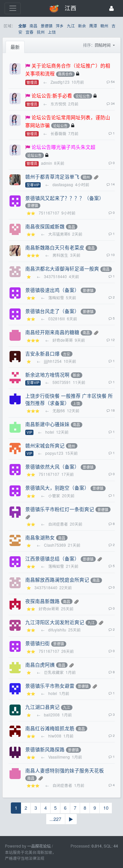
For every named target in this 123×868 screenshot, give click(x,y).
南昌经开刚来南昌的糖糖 (52, 332)
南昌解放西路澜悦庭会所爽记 (57, 579)
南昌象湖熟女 (40, 537)
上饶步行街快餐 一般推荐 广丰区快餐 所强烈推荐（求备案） (69, 399)
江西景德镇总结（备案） (52, 558)
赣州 (104, 25)
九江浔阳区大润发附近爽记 (54, 622)
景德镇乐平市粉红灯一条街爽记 (59, 509)
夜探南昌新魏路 (42, 600)
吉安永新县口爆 (42, 353)
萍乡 (60, 25)
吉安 (66, 354)
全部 (22, 26)
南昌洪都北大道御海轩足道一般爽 (62, 268)
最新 (15, 46)
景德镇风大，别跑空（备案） (57, 487)
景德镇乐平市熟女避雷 (49, 685)
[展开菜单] (13, 8)
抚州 (41, 32)
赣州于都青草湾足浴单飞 (52, 176)
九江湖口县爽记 (42, 706)
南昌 (33, 25)
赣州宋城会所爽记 (45, 445)
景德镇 (46, 25)
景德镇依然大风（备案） (52, 466)
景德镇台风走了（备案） (52, 310)
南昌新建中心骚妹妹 (47, 423)
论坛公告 (82, 96)
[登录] (111, 8)
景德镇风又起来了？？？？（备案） (64, 197)
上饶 (52, 32)
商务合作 (65, 74)
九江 (71, 25)
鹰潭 (93, 25)
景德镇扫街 (37, 643)
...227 (55, 819)
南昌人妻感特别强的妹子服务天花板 (64, 770)
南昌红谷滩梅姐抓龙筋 (49, 728)
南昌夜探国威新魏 (45, 226)
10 (106, 807)
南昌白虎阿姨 (40, 664)
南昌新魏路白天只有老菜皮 (54, 247)
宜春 (29, 32)
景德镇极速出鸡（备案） (52, 289)
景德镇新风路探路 (45, 749)
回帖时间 (103, 45)
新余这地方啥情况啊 (47, 374)
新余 (82, 25)
